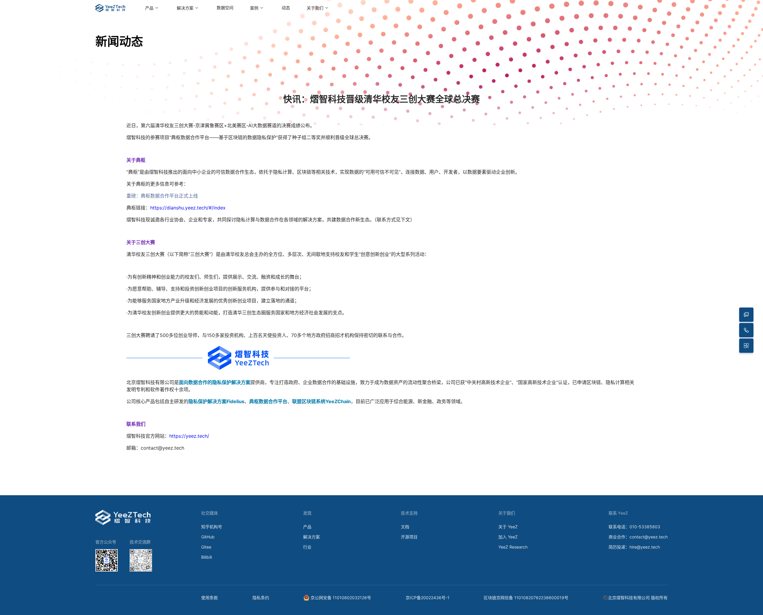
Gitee (206, 546)
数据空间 (225, 8)
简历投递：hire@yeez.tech (634, 546)
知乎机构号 (211, 526)
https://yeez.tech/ (189, 436)
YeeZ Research (513, 546)
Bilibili (206, 557)
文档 (405, 526)
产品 (307, 526)
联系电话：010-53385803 (634, 526)
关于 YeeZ (508, 526)
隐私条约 (260, 597)
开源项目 (409, 536)
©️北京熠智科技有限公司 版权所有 (635, 597)
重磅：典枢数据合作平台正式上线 (162, 196)
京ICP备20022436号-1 (427, 597)
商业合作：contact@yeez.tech (638, 536)
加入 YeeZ (508, 536)
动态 (286, 8)
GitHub (208, 536)
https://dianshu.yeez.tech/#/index (188, 208)
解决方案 (311, 536)
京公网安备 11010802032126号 (341, 597)
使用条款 (209, 597)
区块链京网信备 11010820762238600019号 (526, 597)
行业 (307, 546)
